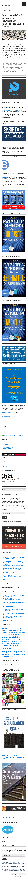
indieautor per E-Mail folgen (9, 494)
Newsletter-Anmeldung (8, 412)
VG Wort (8, 182)
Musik (24, 641)
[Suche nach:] (14, 489)
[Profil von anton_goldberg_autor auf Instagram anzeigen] (9, 466)
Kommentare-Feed (8, 447)
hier (3, 185)
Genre (14, 632)
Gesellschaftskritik (20, 632)
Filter (7, 70)
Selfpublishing (18, 67)
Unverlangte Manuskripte (9, 555)
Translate (13, 666)
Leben (21, 634)
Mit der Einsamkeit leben (9, 607)
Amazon (17, 64)
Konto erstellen (7, 443)
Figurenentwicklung (15, 630)
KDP (21, 66)
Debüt (20, 628)
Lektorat (5, 637)
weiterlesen (20, 57)
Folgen (4, 517)
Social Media (21, 651)
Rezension (6, 645)
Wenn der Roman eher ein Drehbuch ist (13, 560)
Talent (10, 654)
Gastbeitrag (6, 632)
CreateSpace (15, 66)
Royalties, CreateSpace (8, 67)
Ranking (20, 70)
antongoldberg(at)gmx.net (9, 430)
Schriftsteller (15, 648)
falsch (3, 70)
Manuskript (6, 639)
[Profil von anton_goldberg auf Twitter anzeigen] (6, 466)
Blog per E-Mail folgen (8, 845)
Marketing (14, 639)
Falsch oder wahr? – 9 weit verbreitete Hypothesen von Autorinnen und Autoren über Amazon (13, 20)
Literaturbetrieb (18, 110)
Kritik (11, 635)
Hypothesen (12, 70)
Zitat (12, 656)
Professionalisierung (10, 643)
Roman (14, 645)
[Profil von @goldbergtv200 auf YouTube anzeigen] (13, 466)
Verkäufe (12, 71)
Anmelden (5, 444)
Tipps (15, 654)
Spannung (5, 654)
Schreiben (7, 648)
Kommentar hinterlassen (8, 72)
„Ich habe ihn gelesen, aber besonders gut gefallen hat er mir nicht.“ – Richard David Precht (13, 757)
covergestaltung (14, 628)
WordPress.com (7, 448)
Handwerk (4, 634)
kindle (7, 634)
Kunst (16, 634)
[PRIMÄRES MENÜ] (24, 4)
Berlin (9, 628)
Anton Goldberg (22, 63)
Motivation (19, 641)
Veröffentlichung (6, 656)
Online (4, 643)
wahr (16, 71)
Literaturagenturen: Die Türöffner (12, 561)
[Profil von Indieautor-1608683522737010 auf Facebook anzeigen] (3, 466)
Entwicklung (5, 630)
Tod (19, 654)
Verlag (23, 654)
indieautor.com (7, 5)
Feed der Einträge (8, 445)
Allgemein (11, 64)
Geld (12, 632)
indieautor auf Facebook (8, 416)
